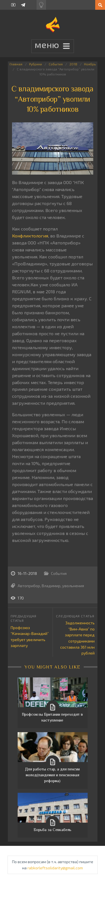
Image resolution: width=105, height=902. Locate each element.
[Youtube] (13, 5)
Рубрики (35, 64)
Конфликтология (30, 235)
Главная (16, 64)
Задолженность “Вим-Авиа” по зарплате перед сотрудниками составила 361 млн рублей (77, 637)
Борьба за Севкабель (52, 829)
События (56, 64)
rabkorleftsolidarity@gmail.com (55, 867)
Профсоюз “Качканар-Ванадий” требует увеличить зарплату (30, 636)
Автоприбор (29, 585)
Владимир (51, 585)
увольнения (73, 585)
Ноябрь (90, 64)
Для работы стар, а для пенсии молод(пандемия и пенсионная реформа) (52, 775)
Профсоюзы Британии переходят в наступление (52, 717)
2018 (73, 64)
